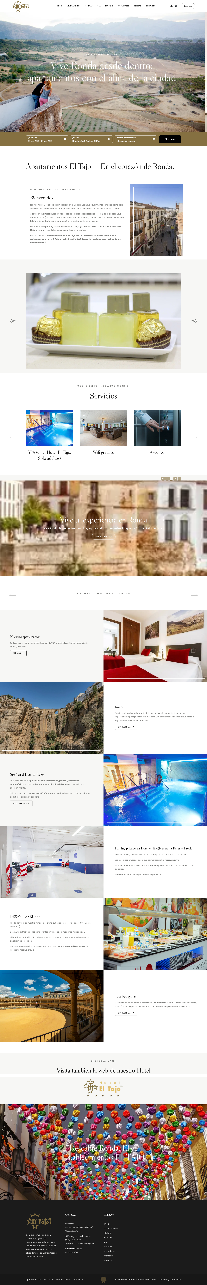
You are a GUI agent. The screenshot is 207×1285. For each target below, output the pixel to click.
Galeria (107, 1233)
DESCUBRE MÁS (125, 727)
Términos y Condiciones (170, 1279)
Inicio (59, 6)
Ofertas (89, 6)
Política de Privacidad (125, 1279)
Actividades (123, 6)
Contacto (150, 6)
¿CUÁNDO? (32, 138)
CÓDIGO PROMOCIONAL (126, 138)
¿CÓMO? (75, 138)
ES (176, 6)
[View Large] (103, 321)
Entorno (109, 6)
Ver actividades (102, 536)
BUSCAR (171, 139)
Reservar (188, 6)
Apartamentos (73, 6)
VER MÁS (17, 653)
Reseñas (137, 6)
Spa (99, 6)
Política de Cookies (147, 1279)
